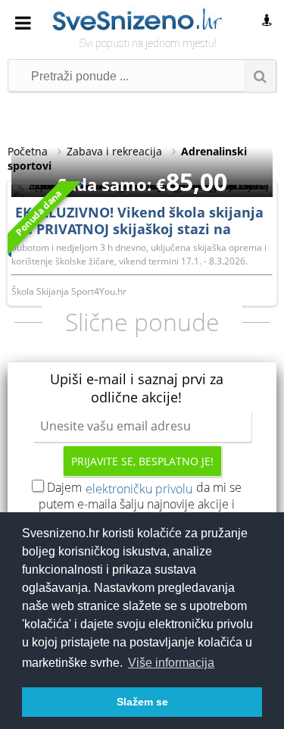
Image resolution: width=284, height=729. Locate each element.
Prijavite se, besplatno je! (142, 461)
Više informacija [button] (171, 662)
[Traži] (260, 76)
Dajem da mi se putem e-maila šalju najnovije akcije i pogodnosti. (140, 504)
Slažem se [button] (142, 702)
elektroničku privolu (139, 489)
